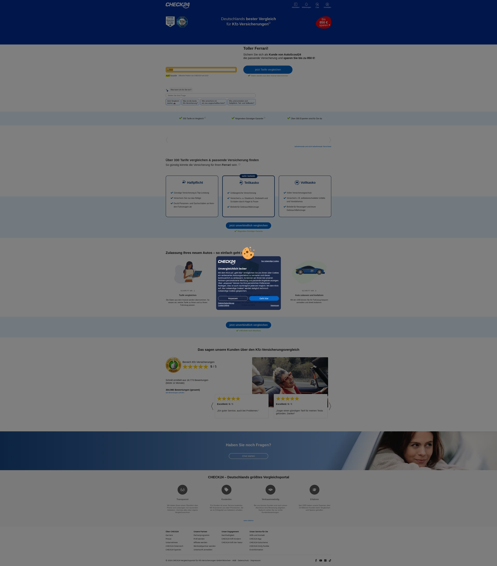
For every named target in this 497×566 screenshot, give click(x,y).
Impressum (275, 305)
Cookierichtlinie (223, 305)
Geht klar (264, 298)
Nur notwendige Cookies (270, 261)
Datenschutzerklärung (226, 303)
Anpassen (233, 298)
